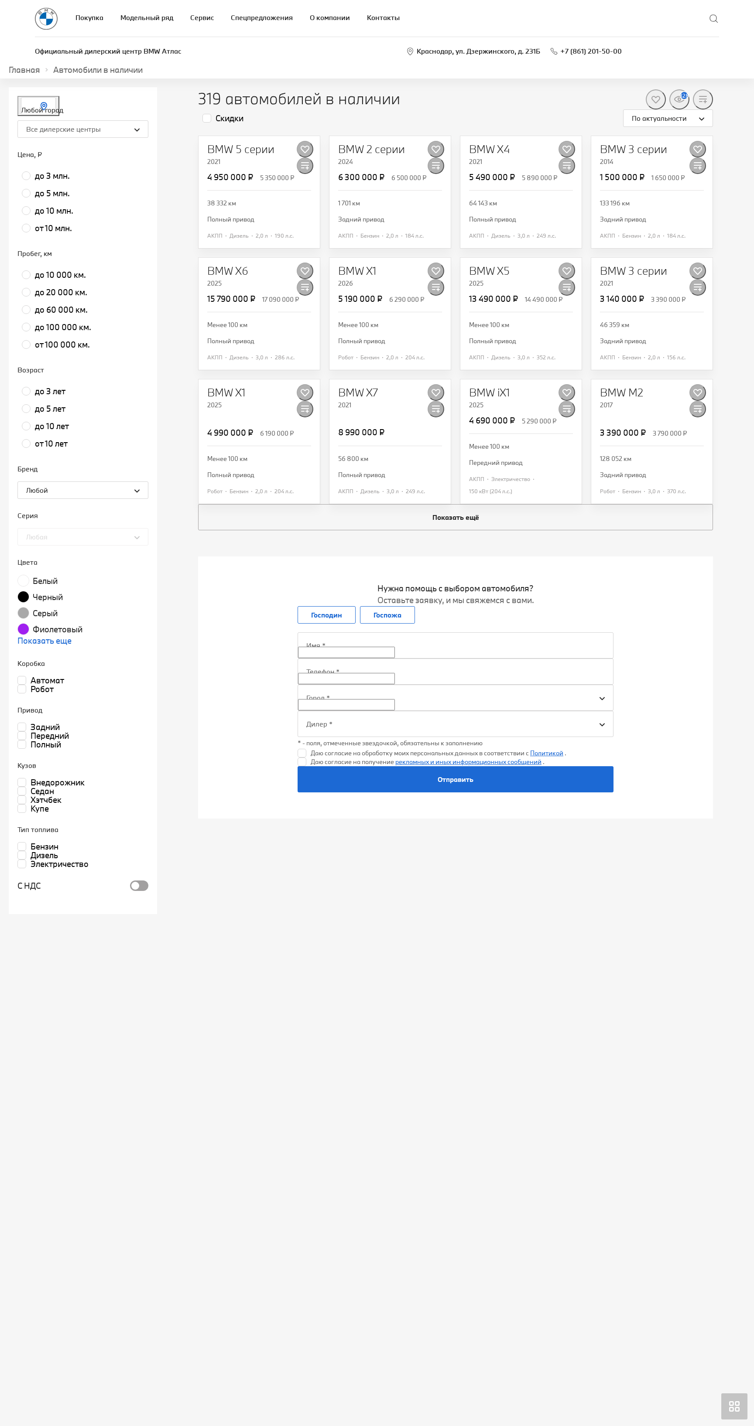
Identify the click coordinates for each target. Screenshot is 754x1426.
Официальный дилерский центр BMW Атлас (108, 51)
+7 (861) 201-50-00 (591, 51)
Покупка (89, 17)
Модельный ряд (146, 17)
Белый (45, 581)
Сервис (202, 17)
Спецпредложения (262, 17)
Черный (48, 597)
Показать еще (44, 640)
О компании (330, 17)
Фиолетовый (57, 629)
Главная (24, 69)
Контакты (383, 17)
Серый (45, 613)
